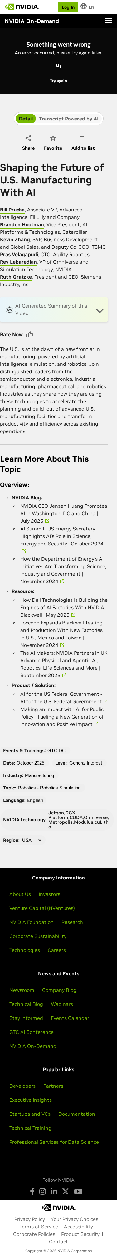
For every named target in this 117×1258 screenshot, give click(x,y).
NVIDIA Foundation (31, 922)
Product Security (80, 1234)
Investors (49, 894)
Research (72, 922)
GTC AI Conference (31, 1032)
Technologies (24, 950)
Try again (58, 81)
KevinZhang (15, 239)
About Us (20, 894)
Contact (58, 1241)
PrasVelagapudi (19, 254)
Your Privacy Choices (74, 1219)
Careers (57, 950)
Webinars (62, 1004)
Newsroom (21, 990)
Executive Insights (30, 1100)
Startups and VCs (30, 1114)
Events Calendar (70, 1018)
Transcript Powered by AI (69, 118)
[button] (54, 309)
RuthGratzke (16, 277)
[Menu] (108, 20)
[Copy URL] (59, 66)
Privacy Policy (29, 1219)
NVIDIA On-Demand (32, 1046)
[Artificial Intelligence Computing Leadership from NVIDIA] (22, 7)
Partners (53, 1086)
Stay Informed (26, 1018)
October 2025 (30, 763)
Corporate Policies (34, 1234)
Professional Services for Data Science (54, 1142)
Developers (22, 1086)
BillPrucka (12, 209)
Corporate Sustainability (37, 936)
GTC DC (56, 750)
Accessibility (78, 1226)
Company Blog (59, 990)
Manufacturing (39, 775)
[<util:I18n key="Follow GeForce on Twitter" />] (65, 1191)
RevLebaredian (18, 262)
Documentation (76, 1114)
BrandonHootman (22, 224)
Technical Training (30, 1128)
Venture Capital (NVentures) (42, 908)
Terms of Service (38, 1226)
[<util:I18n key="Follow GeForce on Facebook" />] (32, 1191)
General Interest (85, 763)
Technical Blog (26, 1004)
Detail (26, 118)
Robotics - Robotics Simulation (49, 787)
